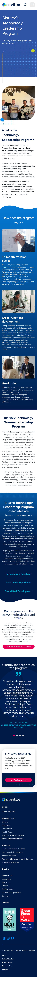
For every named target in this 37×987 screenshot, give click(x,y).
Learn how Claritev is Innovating (18, 647)
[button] (14, 735)
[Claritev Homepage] (11, 5)
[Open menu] (32, 4)
